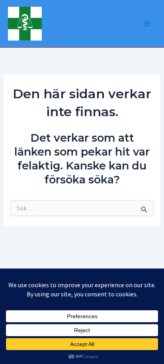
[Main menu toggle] (147, 24)
